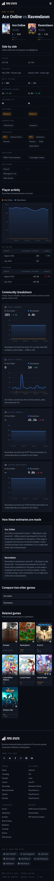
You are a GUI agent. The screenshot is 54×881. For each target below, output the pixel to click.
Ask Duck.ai (24, 863)
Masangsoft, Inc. (10, 173)
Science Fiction (16, 137)
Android (32, 770)
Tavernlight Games (36, 157)
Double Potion (27, 873)
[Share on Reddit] (10, 758)
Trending (5, 774)
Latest (4, 782)
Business (5, 825)
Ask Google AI (28, 854)
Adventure (40, 137)
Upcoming (6, 786)
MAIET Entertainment (11, 157)
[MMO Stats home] (8, 3)
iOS (30, 774)
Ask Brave (10, 863)
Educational (6, 837)
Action (4, 809)
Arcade (5, 817)
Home (4, 770)
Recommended (8, 790)
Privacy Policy (28, 877)
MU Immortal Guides (37, 817)
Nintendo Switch (35, 786)
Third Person (8, 125)
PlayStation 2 (34, 790)
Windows (6, 114)
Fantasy (32, 141)
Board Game (7, 821)
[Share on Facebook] (15, 758)
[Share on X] (4, 758)
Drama (4, 833)
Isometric (33, 125)
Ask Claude (10, 859)
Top (40, 877)
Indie (41, 141)
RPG (5, 137)
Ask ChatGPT (11, 854)
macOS (31, 782)
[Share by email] (32, 758)
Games (5, 794)
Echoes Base (34, 813)
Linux (30, 778)
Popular (5, 778)
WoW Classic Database (38, 809)
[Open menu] (50, 3)
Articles (5, 798)
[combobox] (27, 596)
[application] (27, 223)
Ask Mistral (25, 859)
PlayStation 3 (34, 794)
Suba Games (8, 178)
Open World (34, 146)
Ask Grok (44, 854)
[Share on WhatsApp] (21, 758)
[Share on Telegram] (26, 758)
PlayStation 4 (34, 798)
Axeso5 (6, 169)
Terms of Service (10, 877)
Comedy (5, 829)
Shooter (6, 141)
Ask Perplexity (42, 859)
